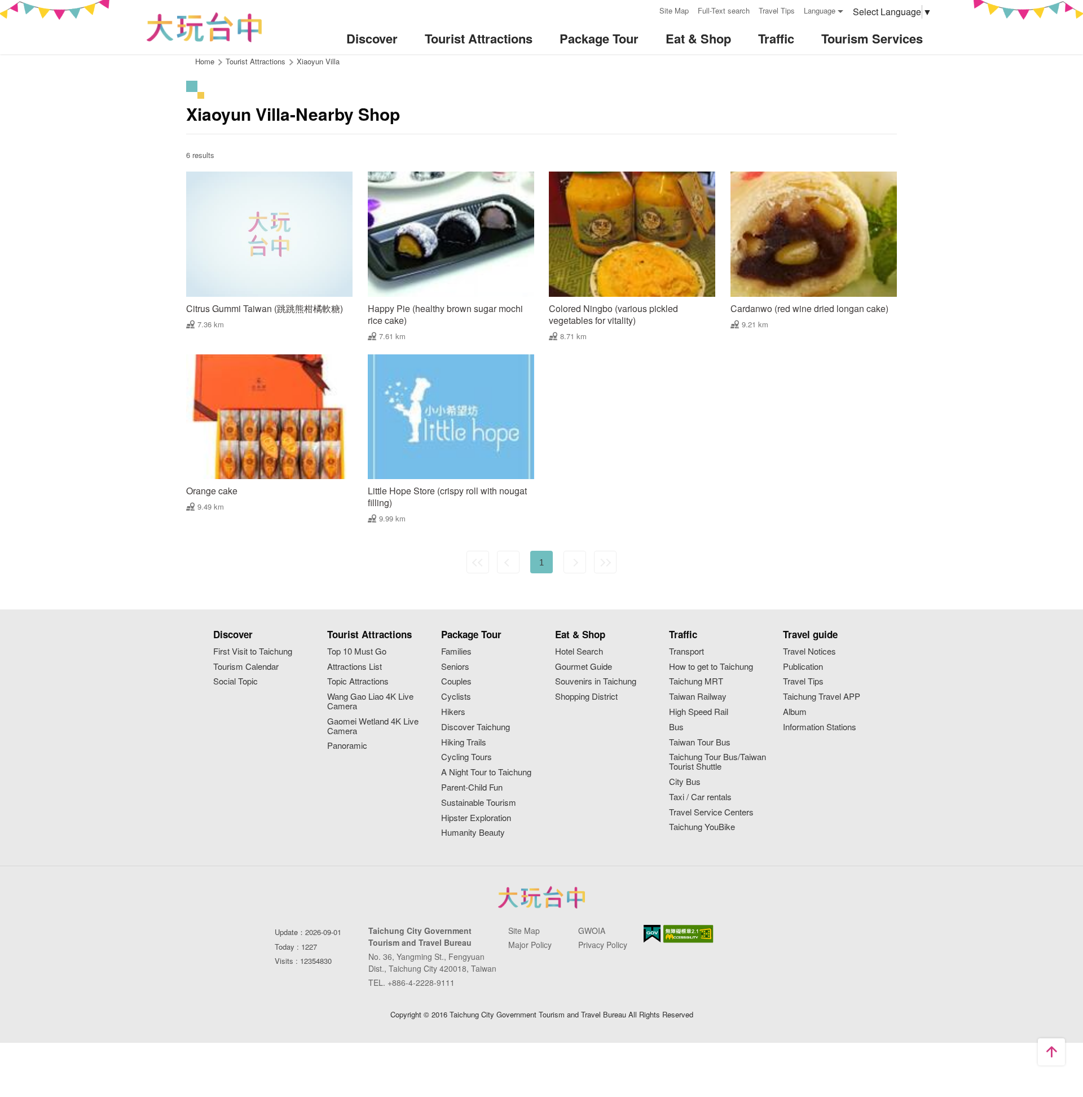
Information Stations (819, 727)
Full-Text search (724, 10)
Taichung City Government (541, 897)
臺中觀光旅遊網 (204, 27)
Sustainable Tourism (478, 803)
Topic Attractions (358, 681)
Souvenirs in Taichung (595, 681)
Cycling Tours (466, 757)
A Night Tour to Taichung (486, 772)
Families (456, 651)
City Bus (685, 782)
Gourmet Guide (583, 667)
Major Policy (530, 944)
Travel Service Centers (711, 812)
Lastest (605, 562)
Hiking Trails (463, 742)
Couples (456, 681)
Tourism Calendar (246, 667)
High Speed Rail (698, 712)
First (477, 562)
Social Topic (235, 681)
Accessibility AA (688, 934)
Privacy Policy (602, 944)
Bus (676, 727)
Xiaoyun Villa (318, 61)
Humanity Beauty (473, 832)
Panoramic (347, 746)
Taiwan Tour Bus (699, 742)
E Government (652, 933)
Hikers (453, 712)
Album (795, 712)
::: (647, 9)
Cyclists (456, 696)
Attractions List (354, 667)
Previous (508, 562)
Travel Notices (809, 651)
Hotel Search (579, 651)
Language (819, 10)
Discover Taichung (475, 727)
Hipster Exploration (476, 818)
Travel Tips (777, 10)
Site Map (674, 10)
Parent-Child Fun (472, 787)
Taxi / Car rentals (700, 797)
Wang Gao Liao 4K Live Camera (370, 701)
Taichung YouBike (702, 827)
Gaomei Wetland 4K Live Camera (373, 726)
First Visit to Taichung (252, 651)
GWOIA (591, 930)
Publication (803, 667)
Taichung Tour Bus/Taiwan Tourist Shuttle (717, 761)
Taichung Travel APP (821, 696)
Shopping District (586, 696)
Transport (686, 651)
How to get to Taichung (711, 667)
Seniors (455, 667)
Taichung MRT (696, 681)
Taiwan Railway (698, 696)
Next (574, 562)
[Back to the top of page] (1051, 1051)
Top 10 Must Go (356, 651)
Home (204, 61)
